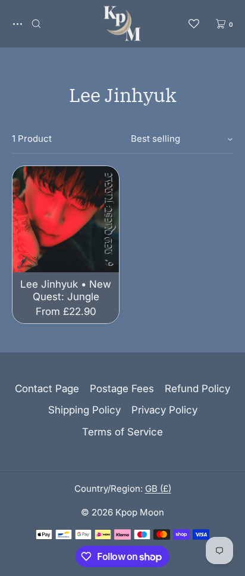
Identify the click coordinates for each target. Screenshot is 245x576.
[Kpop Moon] (122, 23)
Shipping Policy (84, 410)
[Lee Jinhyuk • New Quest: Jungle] (65, 219)
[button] (36, 23)
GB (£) (158, 488)
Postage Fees (122, 388)
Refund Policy (197, 388)
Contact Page (47, 388)
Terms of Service (122, 432)
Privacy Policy (164, 410)
